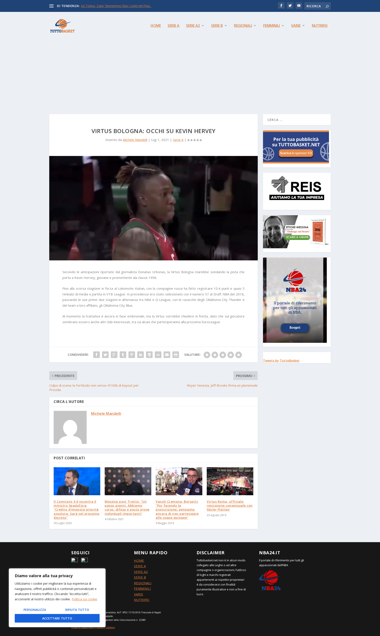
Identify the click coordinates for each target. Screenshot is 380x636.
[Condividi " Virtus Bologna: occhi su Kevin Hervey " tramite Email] (167, 354)
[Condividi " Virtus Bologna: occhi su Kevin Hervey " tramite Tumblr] (123, 354)
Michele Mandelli (135, 139)
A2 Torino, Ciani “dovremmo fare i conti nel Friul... (116, 6)
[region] (57, 597)
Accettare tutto (57, 618)
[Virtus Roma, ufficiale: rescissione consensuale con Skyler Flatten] (230, 481)
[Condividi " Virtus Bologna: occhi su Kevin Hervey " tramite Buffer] (149, 354)
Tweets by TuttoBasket (281, 360)
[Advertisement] (190, 72)
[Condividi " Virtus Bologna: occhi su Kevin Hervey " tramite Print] (175, 354)
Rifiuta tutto (77, 610)
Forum (99, 627)
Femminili (271, 26)
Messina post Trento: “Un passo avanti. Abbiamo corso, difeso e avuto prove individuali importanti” (127, 507)
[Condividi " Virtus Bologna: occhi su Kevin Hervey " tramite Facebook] (96, 354)
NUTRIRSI (141, 599)
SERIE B (140, 577)
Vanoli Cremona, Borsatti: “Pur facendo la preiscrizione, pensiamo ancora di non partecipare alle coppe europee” (177, 509)
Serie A (173, 26)
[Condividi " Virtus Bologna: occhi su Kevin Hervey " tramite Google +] (114, 354)
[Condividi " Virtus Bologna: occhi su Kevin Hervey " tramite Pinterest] (131, 354)
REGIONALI (143, 583)
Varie (296, 26)
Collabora (110, 627)
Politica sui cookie (84, 599)
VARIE (138, 594)
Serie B (217, 26)
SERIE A (140, 566)
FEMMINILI (142, 588)
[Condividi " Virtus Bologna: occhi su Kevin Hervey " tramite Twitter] (105, 354)
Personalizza (35, 610)
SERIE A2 (141, 571)
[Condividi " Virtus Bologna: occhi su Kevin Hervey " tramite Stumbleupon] (158, 354)
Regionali (243, 26)
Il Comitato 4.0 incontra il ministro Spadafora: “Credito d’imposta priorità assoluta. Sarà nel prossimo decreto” (77, 509)
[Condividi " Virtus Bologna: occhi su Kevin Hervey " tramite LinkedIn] (140, 354)
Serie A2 (193, 26)
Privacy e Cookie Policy (82, 627)
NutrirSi (319, 26)
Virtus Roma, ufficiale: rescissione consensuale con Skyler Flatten (230, 505)
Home (156, 26)
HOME (139, 560)
